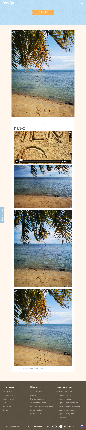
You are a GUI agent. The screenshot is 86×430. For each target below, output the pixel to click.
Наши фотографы (9, 399)
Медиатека (7, 406)
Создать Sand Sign (9, 395)
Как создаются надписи (39, 403)
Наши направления (37, 399)
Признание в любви (64, 395)
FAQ (4, 403)
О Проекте (34, 387)
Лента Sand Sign (36, 392)
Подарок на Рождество (65, 414)
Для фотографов (36, 410)
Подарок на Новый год (65, 410)
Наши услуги (8, 387)
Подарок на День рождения (67, 403)
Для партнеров (35, 414)
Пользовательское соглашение (41, 406)
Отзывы (6, 410)
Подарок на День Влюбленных (68, 406)
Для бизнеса (61, 417)
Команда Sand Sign (35, 426)
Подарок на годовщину (65, 399)
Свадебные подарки (64, 392)
